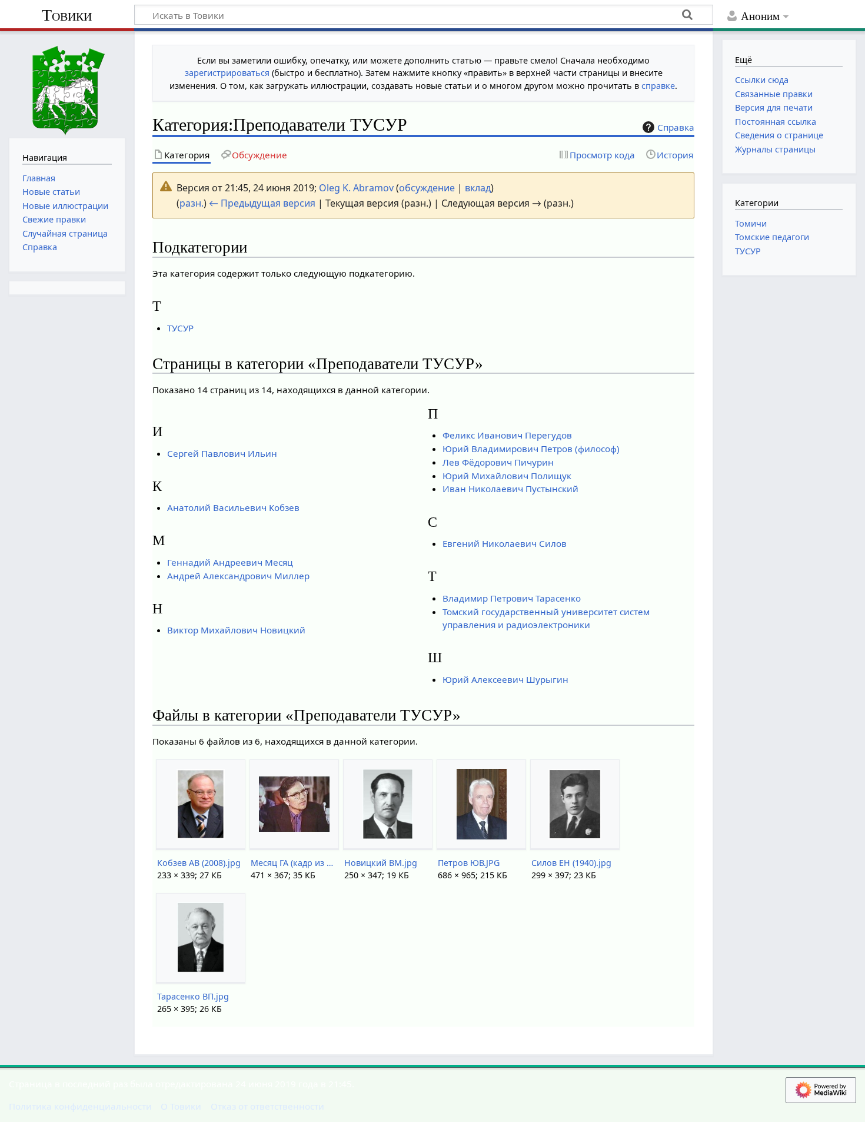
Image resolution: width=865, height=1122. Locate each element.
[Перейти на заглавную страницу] (67, 83)
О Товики (181, 1106)
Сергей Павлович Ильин (222, 453)
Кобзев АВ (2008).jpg (199, 862)
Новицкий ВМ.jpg (380, 862)
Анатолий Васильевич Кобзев (233, 507)
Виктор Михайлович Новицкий (236, 630)
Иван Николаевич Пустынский (510, 488)
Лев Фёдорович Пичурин (498, 462)
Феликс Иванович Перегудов (507, 435)
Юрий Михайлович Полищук (507, 476)
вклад (478, 187)
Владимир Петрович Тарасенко (512, 598)
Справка (675, 127)
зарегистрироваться (227, 72)
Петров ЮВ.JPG (469, 862)
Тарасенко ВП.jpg (193, 996)
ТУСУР (180, 328)
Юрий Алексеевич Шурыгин (505, 679)
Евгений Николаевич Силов (505, 543)
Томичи (751, 223)
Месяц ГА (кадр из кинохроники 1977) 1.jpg (294, 862)
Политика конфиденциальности (80, 1106)
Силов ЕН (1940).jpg (571, 862)
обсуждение (427, 187)
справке (658, 85)
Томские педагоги (772, 237)
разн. (191, 203)
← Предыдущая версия (262, 203)
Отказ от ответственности (267, 1106)
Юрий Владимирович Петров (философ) (531, 448)
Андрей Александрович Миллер (238, 576)
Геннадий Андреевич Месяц (230, 562)
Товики (67, 15)
